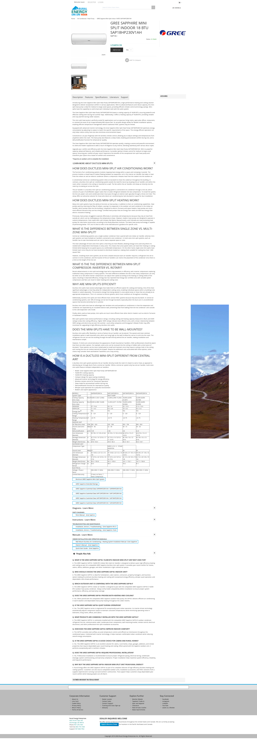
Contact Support (107, 703)
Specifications (101, 97)
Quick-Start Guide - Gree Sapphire (87, 548)
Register (92, 2)
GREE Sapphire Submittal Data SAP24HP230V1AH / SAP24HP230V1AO (99, 503)
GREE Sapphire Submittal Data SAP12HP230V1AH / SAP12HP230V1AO (99, 493)
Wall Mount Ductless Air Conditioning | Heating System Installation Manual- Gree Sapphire (106, 542)
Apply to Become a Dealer (109, 724)
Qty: (127, 50)
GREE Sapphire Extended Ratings (87, 484)
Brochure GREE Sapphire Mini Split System (90, 479)
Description (78, 97)
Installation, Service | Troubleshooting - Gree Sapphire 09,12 (96, 527)
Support (124, 97)
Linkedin (165, 703)
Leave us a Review (168, 708)
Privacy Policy (76, 705)
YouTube (165, 705)
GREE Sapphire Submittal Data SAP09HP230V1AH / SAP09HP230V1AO (99, 489)
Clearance (135, 705)
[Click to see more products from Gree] (173, 34)
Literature (114, 97)
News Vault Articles (138, 710)
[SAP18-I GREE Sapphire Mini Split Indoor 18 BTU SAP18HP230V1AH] (79, 59)
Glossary (105, 708)
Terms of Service (77, 710)
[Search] (153, 7)
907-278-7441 (78, 725)
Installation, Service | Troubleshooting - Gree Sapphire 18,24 (96, 530)
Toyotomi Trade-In (138, 701)
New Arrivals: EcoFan (139, 708)
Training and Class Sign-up (111, 705)
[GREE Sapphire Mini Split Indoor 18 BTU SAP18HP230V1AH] (89, 22)
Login (100, 2)
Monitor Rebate (137, 699)
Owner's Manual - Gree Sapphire (87, 545)
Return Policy (76, 708)
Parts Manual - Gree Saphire (85, 515)
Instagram (165, 701)
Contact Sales (106, 701)
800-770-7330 (80, 727)
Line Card (75, 701)
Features (89, 97)
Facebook (165, 699)
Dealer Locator (107, 699)
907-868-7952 (79, 729)
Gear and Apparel (138, 703)
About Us (75, 699)
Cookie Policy (76, 703)
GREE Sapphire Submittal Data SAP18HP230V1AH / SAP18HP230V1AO (99, 498)
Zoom (103, 55)
